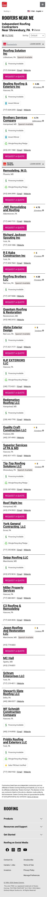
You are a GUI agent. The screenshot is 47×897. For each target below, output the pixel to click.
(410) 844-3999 (9, 193)
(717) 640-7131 (9, 221)
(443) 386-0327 (9, 701)
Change (37, 30)
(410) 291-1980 (9, 150)
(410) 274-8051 (9, 665)
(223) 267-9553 (9, 489)
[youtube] (25, 849)
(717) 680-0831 (9, 598)
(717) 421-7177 (9, 347)
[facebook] (7, 850)
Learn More (35, 44)
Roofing (6, 11)
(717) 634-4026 (9, 620)
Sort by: (26, 35)
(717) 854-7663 (9, 263)
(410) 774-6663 (9, 645)
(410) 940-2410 (9, 319)
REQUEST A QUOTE (15, 76)
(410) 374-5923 (9, 510)
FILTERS (9, 35)
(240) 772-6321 (9, 386)
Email (19, 70)
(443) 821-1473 (9, 455)
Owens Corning (4, 4)
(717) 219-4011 (9, 683)
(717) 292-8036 (9, 550)
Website (27, 70)
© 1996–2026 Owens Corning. (14, 882)
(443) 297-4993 (9, 437)
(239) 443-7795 (9, 419)
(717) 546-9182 (9, 772)
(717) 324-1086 (9, 245)
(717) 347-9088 (9, 296)
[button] (43, 87)
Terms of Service (32, 797)
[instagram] (13, 850)
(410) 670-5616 (9, 574)
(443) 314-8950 (9, 731)
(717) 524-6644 (9, 70)
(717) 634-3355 (9, 110)
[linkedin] (19, 850)
